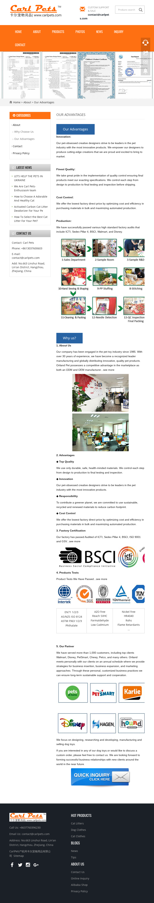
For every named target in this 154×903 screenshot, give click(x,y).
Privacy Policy (21, 153)
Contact (20, 45)
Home (18, 31)
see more (108, 369)
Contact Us (78, 872)
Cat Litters (77, 823)
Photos (80, 31)
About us (77, 863)
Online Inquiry (80, 878)
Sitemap (19, 856)
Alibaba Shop (79, 885)
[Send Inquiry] (100, 777)
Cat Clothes (78, 836)
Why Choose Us (24, 131)
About (37, 31)
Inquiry (118, 31)
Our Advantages (43, 102)
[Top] (145, 72)
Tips (73, 857)
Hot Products (81, 815)
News (99, 31)
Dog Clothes (78, 830)
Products (58, 31)
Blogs (75, 842)
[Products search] (141, 9)
